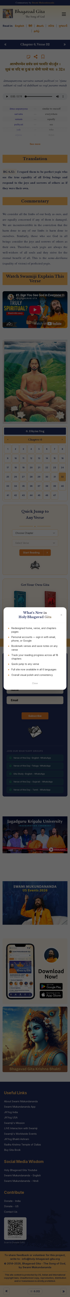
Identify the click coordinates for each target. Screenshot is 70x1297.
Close (35, 683)
